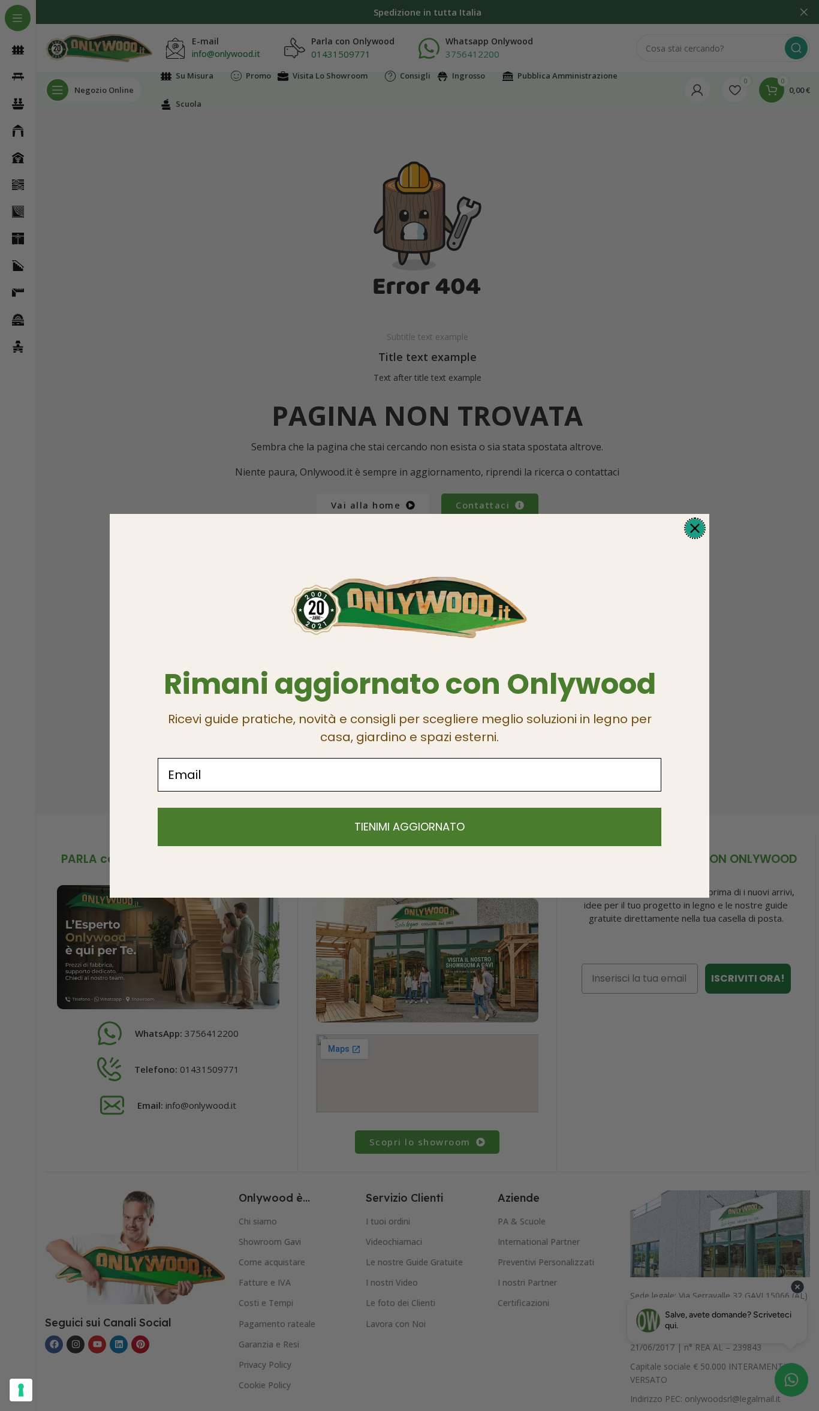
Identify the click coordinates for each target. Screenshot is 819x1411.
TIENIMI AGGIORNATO (409, 826)
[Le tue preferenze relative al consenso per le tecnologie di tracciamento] (21, 1390)
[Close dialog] (694, 528)
